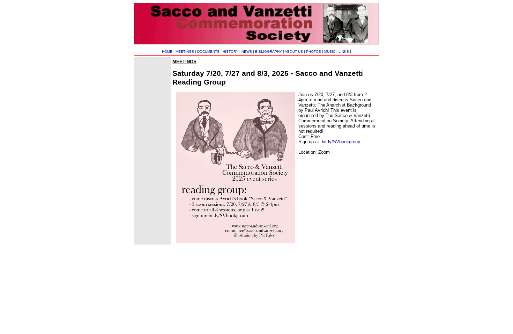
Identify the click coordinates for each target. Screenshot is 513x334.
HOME (167, 51)
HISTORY (230, 51)
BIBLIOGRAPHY (268, 51)
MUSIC (329, 51)
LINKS (344, 51)
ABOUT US (294, 51)
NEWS (246, 51)
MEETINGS (185, 51)
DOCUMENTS (208, 51)
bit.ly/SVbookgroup (341, 141)
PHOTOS (313, 51)
